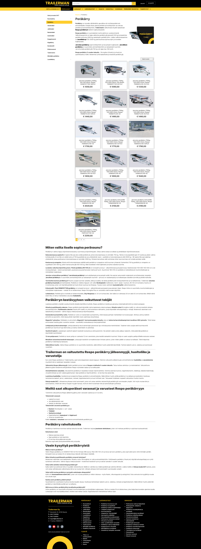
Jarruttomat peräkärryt (76, 275)
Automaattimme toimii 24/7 (61, 474)
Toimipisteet (144, 9)
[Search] (134, 3)
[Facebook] (50, 526)
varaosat (53, 419)
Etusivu (77, 15)
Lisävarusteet (90, 9)
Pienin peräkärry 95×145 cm (80, 268)
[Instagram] (58, 526)
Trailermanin (99, 27)
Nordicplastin (101, 283)
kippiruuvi (73, 415)
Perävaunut (66, 9)
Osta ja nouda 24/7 (52, 381)
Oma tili (143, 3)
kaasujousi (63, 415)
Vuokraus (118, 9)
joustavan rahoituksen (103, 428)
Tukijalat (51, 411)
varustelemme (148, 360)
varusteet (61, 419)
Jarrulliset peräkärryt (53, 277)
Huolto (101, 9)
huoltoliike (137, 360)
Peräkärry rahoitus (131, 9)
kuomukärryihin (118, 285)
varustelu (61, 371)
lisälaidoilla (77, 296)
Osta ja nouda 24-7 (53, 9)
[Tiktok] (62, 526)
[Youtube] (54, 526)
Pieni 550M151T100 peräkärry (65, 288)
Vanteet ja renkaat (55, 413)
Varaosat (77, 9)
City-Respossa (89, 293)
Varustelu (109, 9)
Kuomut (51, 409)
